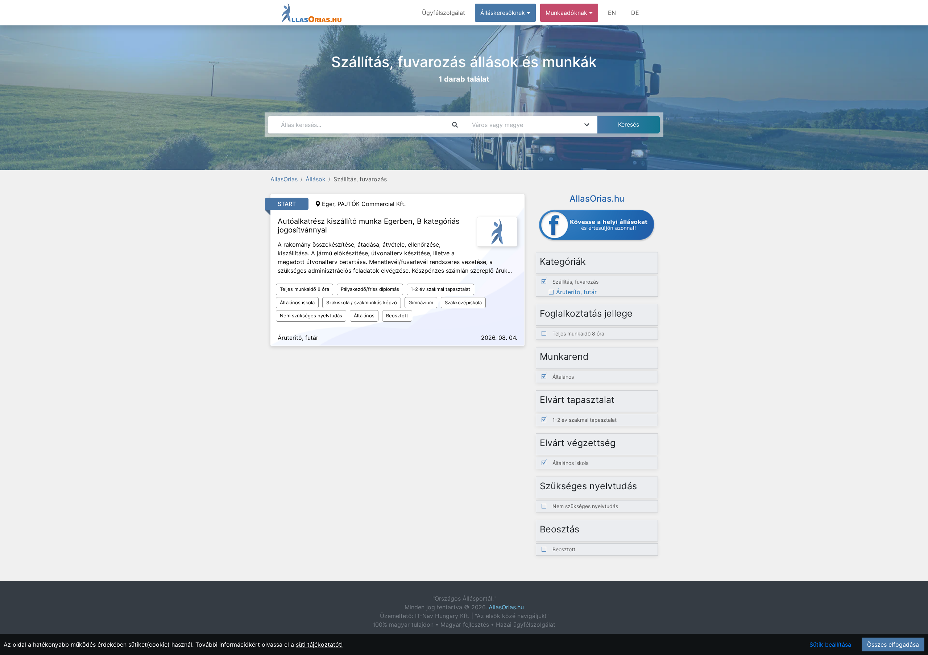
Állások (316, 179)
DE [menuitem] (635, 12)
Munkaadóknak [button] (567, 12)
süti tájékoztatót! (319, 644)
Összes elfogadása (893, 644)
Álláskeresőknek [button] (503, 12)
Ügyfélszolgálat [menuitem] (443, 12)
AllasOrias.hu (506, 607)
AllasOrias (284, 179)
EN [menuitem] (612, 12)
